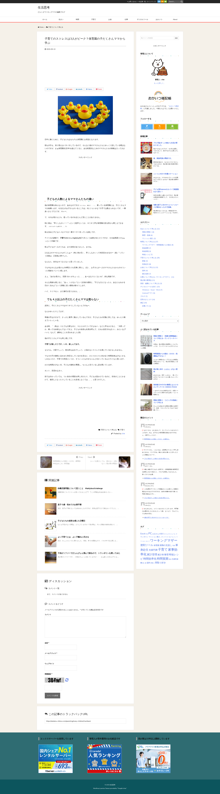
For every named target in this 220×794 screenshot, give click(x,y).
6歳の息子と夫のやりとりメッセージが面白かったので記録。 (165, 206)
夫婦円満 (153, 549)
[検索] (181, 1)
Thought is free (122, 788)
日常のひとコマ (147, 299)
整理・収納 (147, 235)
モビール (171, 537)
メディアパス (164, 537)
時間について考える (149, 242)
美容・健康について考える (151, 283)
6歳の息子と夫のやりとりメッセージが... (156, 517)
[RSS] (162, 1)
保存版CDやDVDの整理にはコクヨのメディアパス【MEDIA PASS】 (165, 386)
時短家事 (146, 248)
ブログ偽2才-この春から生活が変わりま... (157, 459)
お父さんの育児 (158, 534)
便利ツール (146, 545)
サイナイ (148, 486)
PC (150, 533)
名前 (47, 643)
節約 (145, 271)
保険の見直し (166, 545)
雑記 (143, 303)
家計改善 (146, 274)
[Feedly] (165, 1)
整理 (166, 554)
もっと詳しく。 (159, 83)
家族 (145, 261)
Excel (142, 533)
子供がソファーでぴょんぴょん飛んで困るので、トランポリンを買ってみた (89, 553)
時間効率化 (150, 559)
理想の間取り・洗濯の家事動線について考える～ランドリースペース (165, 338)
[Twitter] (159, 1)
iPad (147, 534)
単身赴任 (146, 264)
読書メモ (146, 306)
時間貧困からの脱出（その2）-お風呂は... (157, 439)
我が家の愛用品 (147, 280)
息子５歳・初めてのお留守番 (70, 504)
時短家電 (146, 251)
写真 (173, 545)
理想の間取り (148, 232)
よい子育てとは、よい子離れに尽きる (73, 537)
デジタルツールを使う (150, 287)
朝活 (170, 559)
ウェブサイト (49, 664)
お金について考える (149, 267)
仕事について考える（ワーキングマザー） (157, 277)
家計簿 (161, 554)
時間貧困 (162, 559)
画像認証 (48, 674)
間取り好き (160, 562)
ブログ (143, 296)
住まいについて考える (150, 229)
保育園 (156, 545)
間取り (153, 563)
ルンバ (148, 541)
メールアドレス (51, 653)
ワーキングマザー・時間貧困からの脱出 (157, 245)
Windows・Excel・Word (152, 290)
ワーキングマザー (163, 540)
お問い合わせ (132, 2)
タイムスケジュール (169, 534)
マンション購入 (149, 238)
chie (123, 433)
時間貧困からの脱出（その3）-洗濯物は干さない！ (165, 355)
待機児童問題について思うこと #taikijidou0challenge (80, 488)
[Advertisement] (85, 70)
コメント (48, 614)
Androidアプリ (148, 293)
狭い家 (144, 563)
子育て (122, 430)
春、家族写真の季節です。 (163, 158)
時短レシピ (147, 254)
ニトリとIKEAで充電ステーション (165, 174)
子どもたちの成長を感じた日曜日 (71, 521)
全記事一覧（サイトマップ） (148, 2)
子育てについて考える (109, 430)
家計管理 (152, 554)
